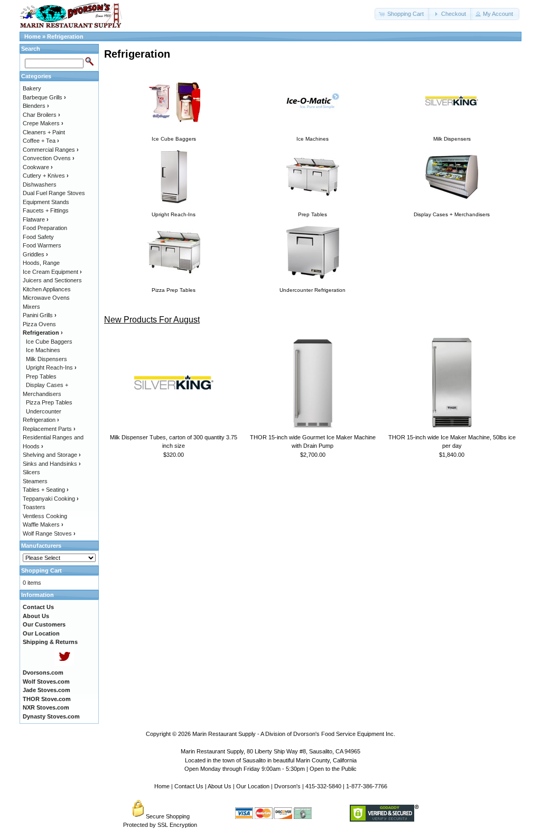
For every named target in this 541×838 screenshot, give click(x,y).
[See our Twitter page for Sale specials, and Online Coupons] (64, 664)
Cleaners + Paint (44, 132)
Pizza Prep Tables (49, 402)
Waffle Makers (43, 524)
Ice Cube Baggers (49, 341)
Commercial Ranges (51, 149)
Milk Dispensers (46, 359)
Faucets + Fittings (46, 210)
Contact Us (188, 786)
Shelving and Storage (52, 455)
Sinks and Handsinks (52, 464)
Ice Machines (43, 350)
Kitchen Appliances (47, 289)
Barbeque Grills (44, 97)
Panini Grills (40, 315)
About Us (219, 786)
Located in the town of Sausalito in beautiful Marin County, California (271, 760)
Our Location (252, 786)
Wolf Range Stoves (49, 533)
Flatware (36, 219)
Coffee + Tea (41, 140)
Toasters (34, 507)
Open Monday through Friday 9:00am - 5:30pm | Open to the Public (270, 769)
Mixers (31, 306)
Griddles (35, 254)
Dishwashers (40, 184)
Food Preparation (45, 228)
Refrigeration (65, 36)
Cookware (38, 167)
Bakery (32, 88)
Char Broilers (41, 115)
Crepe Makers (43, 123)
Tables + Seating (46, 489)
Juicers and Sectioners (52, 280)
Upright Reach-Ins (51, 367)
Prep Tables (41, 376)
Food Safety (38, 237)
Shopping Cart (41, 570)
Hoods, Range (41, 263)
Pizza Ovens (39, 324)
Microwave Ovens (46, 297)
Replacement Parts (49, 429)
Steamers (35, 481)
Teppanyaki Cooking (51, 498)
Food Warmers (42, 245)
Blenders (36, 106)
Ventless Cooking (45, 516)
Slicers (31, 472)
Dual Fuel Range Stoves (54, 193)
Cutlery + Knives (46, 175)
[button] (402, 14)
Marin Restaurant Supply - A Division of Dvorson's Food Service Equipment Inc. (293, 734)
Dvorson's (287, 786)
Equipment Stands (46, 202)
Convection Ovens (48, 158)
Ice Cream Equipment (52, 272)
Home (32, 36)
